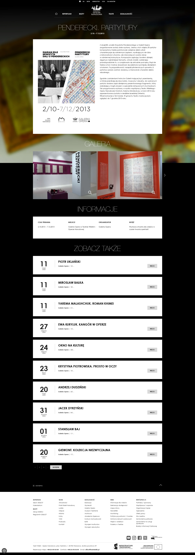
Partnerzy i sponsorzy (143, 503)
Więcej (152, 266)
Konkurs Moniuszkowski (93, 519)
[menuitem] (56, 14)
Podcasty (62, 522)
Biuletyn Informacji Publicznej (146, 526)
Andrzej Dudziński (72, 387)
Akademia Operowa (92, 516)
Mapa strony (114, 508)
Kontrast (80, 1)
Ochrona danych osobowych (121, 519)
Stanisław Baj (69, 429)
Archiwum (88, 513)
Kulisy (61, 516)
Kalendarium (37, 505)
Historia (61, 513)
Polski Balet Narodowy (67, 505)
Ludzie (61, 508)
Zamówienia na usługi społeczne (144, 522)
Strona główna (56, 14)
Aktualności (63, 503)
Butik (88, 1)
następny (165, 175)
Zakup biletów (38, 512)
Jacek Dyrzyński (70, 408)
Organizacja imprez (143, 508)
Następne (56, 467)
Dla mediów (111, 1)
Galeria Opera (90, 508)
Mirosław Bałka (70, 282)
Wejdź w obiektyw (116, 522)
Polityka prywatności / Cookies (121, 516)
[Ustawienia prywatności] (4, 550)
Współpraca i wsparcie (144, 505)
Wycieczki (88, 505)
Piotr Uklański (69, 261)
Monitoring (114, 513)
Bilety (81, 14)
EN (83, 1)
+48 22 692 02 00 (73, 549)
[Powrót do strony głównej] (96, 10)
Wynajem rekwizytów (92, 527)
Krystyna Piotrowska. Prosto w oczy (87, 366)
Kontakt (61, 524)
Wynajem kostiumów (92, 524)
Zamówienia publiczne (144, 519)
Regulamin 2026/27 (40, 514)
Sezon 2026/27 (38, 503)
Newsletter (96, 1)
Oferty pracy (140, 513)
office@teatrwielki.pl (92, 549)
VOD (103, 1)
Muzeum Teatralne (91, 511)
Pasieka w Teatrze (116, 524)
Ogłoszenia (140, 511)
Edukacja (88, 503)
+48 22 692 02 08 (53, 549)
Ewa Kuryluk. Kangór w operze (82, 324)
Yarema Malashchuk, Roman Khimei (86, 303)
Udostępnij (39, 485)
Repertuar (66, 14)
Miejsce (61, 511)
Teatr (111, 14)
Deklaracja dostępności (118, 505)
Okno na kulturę (71, 345)
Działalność (126, 14)
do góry (160, 485)
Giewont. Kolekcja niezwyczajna (84, 450)
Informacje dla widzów (118, 503)
